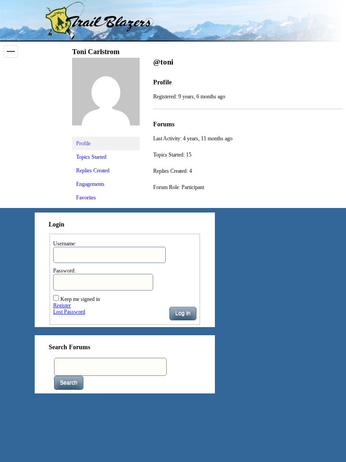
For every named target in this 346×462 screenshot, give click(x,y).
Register (62, 305)
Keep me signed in (80, 299)
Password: (64, 271)
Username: (64, 243)
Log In (183, 313)
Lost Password (69, 312)
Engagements (90, 184)
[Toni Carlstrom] (106, 132)
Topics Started (91, 157)
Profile (83, 143)
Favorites (86, 197)
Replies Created (92, 170)
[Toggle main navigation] (11, 51)
